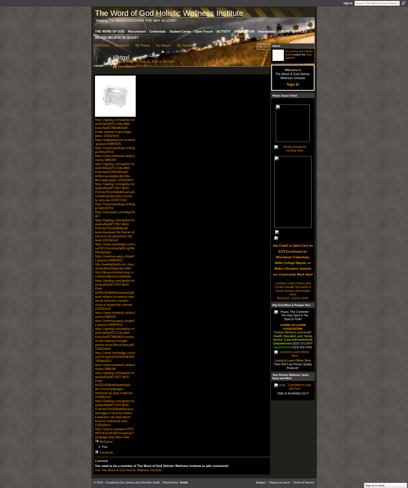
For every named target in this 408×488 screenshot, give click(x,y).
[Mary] (102, 67)
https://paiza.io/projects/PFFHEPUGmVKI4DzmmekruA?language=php (114, 433)
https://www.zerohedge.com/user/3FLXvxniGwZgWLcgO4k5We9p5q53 (115, 248)
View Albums (126, 66)
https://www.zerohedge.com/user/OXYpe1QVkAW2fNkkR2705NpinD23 (115, 357)
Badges (261, 482)
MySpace (106, 441)
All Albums (122, 45)
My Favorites (186, 45)
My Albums (163, 45)
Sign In (347, 3)
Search (403, 3)
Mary (130, 61)
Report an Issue (279, 482)
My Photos (142, 45)
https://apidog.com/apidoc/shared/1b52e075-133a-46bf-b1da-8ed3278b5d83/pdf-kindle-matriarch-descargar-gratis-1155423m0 (115, 128)
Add (265, 46)
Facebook (106, 452)
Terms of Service (303, 482)
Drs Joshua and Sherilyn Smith (140, 482)
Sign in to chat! (375, 485)
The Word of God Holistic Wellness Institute (169, 13)
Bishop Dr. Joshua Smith (293, 298)
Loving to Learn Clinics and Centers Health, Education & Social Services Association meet (293, 289)
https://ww (122, 437)
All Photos (102, 45)
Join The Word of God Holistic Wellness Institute (128, 470)
